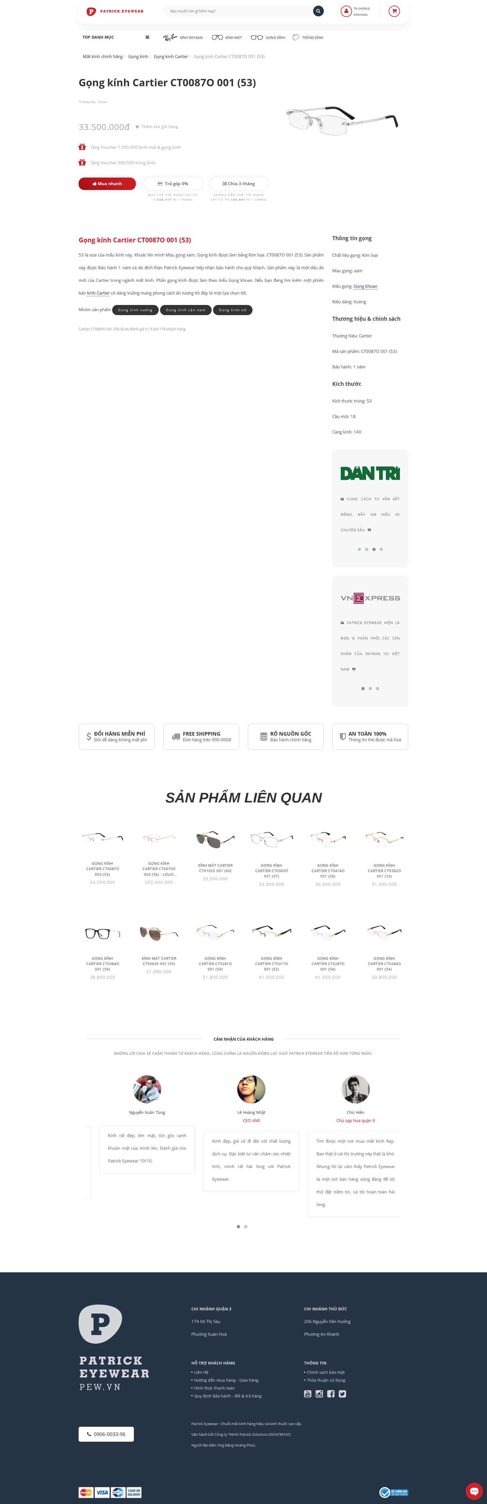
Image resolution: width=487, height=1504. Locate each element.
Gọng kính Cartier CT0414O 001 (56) (328, 871)
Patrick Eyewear (204, 1423)
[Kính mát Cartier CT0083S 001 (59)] (159, 932)
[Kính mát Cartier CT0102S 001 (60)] (215, 839)
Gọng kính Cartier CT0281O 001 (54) (215, 964)
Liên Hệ (201, 1372)
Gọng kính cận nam (186, 310)
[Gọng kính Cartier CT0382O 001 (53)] (384, 839)
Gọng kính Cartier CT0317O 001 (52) (271, 964)
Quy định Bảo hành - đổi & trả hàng (228, 1396)
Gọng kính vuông (135, 310)
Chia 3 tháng (241, 183)
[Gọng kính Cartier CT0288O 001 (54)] (384, 932)
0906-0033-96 (109, 1434)
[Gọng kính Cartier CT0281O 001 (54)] (215, 932)
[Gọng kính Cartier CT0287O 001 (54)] (328, 932)
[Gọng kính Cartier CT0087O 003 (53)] (103, 838)
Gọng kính (275, 37)
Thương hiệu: (87, 102)
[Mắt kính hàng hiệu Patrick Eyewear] (115, 11)
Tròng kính (312, 37)
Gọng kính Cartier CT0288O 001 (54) (384, 964)
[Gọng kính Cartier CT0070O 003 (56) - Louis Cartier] (159, 838)
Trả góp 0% (176, 183)
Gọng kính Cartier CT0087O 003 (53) (102, 869)
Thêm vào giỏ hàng (159, 126)
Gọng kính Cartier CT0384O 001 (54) (102, 964)
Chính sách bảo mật (326, 1372)
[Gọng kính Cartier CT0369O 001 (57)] (272, 839)
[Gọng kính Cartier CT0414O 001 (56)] (328, 839)
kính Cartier (98, 293)
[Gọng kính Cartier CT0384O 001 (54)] (103, 932)
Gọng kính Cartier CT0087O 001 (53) (135, 240)
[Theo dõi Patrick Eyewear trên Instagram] (321, 1395)
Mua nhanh (109, 183)
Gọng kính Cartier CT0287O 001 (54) (328, 964)
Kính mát (233, 37)
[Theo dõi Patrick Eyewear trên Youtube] (310, 1395)
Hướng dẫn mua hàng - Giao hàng (226, 1380)
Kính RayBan (191, 37)
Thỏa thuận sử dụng (326, 1380)
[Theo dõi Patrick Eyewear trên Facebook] (333, 1395)
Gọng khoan (365, 286)
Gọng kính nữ (233, 310)
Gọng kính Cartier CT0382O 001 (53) (384, 871)
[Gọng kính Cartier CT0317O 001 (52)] (272, 932)
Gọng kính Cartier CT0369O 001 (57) (271, 871)
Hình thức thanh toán (214, 1388)
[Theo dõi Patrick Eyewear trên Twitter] (342, 1395)
